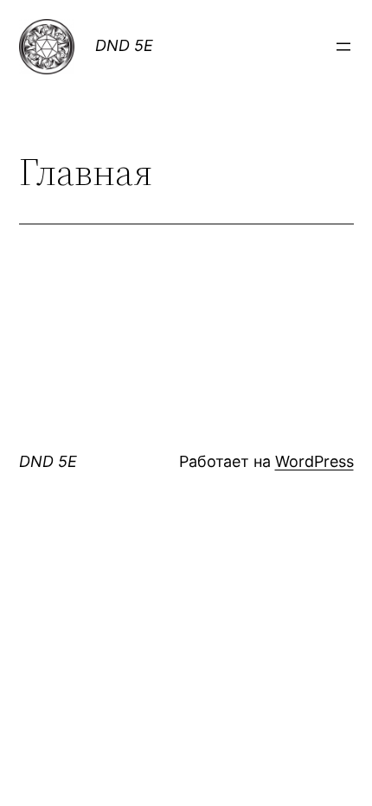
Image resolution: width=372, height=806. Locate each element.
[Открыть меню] (343, 46)
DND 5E (124, 45)
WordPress (314, 461)
